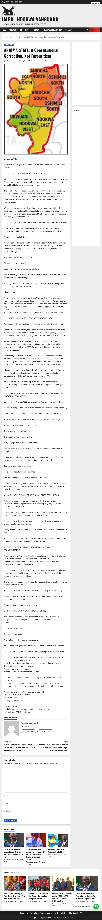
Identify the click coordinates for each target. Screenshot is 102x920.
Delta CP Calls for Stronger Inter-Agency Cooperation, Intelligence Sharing (38, 896)
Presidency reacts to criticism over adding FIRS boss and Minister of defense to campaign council (35, 854)
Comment (8, 767)
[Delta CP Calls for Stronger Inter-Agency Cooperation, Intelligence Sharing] (39, 883)
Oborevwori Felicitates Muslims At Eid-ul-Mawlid (57, 850)
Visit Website (28, 731)
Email (6, 803)
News (26, 30)
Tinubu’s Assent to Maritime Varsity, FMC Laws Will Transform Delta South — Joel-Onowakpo (62, 897)
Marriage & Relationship (53, 30)
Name (6, 795)
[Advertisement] (86, 73)
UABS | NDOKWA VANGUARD (30, 19)
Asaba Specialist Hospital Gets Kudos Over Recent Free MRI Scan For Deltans (14, 896)
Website (7, 811)
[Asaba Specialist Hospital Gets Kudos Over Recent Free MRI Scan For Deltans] (15, 883)
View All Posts (45, 731)
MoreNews (58, 918)
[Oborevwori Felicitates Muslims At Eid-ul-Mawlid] (58, 840)
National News (9, 44)
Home (4, 30)
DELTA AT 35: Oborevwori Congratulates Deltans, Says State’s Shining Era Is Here (13, 853)
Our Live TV (68, 30)
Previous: (19, 746)
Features (36, 30)
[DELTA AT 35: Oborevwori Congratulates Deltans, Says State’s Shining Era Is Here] (14, 840)
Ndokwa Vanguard (12, 61)
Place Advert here (15, 30)
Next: (53, 746)
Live (97, 30)
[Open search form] (87, 30)
